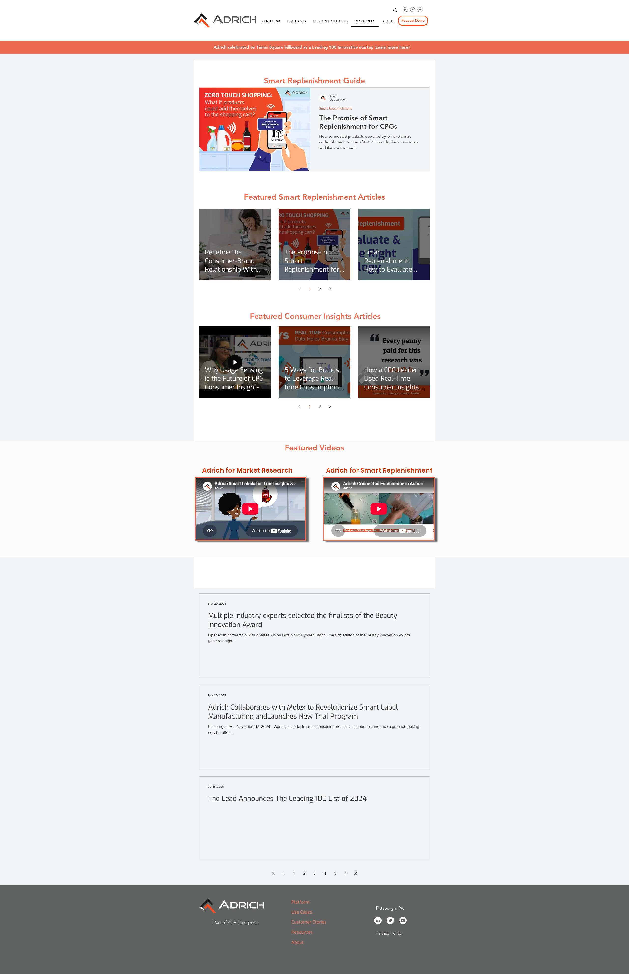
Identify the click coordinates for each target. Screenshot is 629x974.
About (297, 942)
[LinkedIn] (378, 920)
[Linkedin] (405, 9)
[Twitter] (390, 920)
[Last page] (355, 873)
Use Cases (301, 912)
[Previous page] (299, 288)
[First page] (273, 873)
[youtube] (419, 9)
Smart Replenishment (335, 108)
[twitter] (412, 9)
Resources (302, 932)
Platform (300, 902)
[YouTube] (403, 920)
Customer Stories (309, 922)
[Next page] (330, 288)
